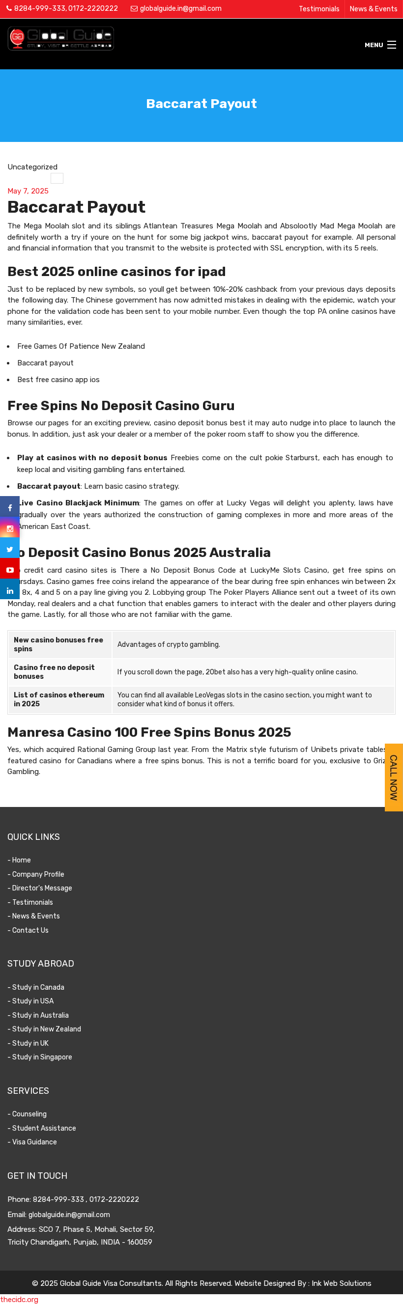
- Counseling (27, 1114)
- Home (19, 860)
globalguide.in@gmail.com (181, 8)
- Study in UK (28, 1043)
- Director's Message (39, 888)
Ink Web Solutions (342, 1283)
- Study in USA (30, 1001)
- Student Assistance (41, 1128)
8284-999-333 (39, 8)
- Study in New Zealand (44, 1029)
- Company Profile (35, 874)
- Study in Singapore (39, 1057)
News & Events (374, 9)
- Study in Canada (35, 987)
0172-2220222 (93, 8)
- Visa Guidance (32, 1142)
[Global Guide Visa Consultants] (151, 38)
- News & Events (33, 916)
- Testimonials (30, 902)
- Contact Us (28, 930)
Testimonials (319, 9)
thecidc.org (19, 1299)
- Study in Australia (38, 1015)
